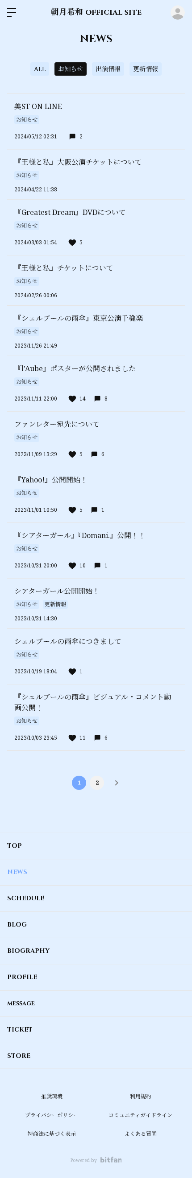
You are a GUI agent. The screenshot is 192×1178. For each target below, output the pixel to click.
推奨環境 (52, 1096)
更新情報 (145, 69)
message (21, 1003)
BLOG (17, 924)
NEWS (17, 872)
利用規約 (140, 1096)
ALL (40, 69)
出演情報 (108, 69)
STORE (18, 1056)
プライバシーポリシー (52, 1115)
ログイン (178, 12)
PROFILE (22, 977)
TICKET (20, 1029)
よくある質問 (141, 1134)
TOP (14, 846)
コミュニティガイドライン (140, 1115)
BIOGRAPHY (28, 951)
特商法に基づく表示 (52, 1134)
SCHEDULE (25, 898)
